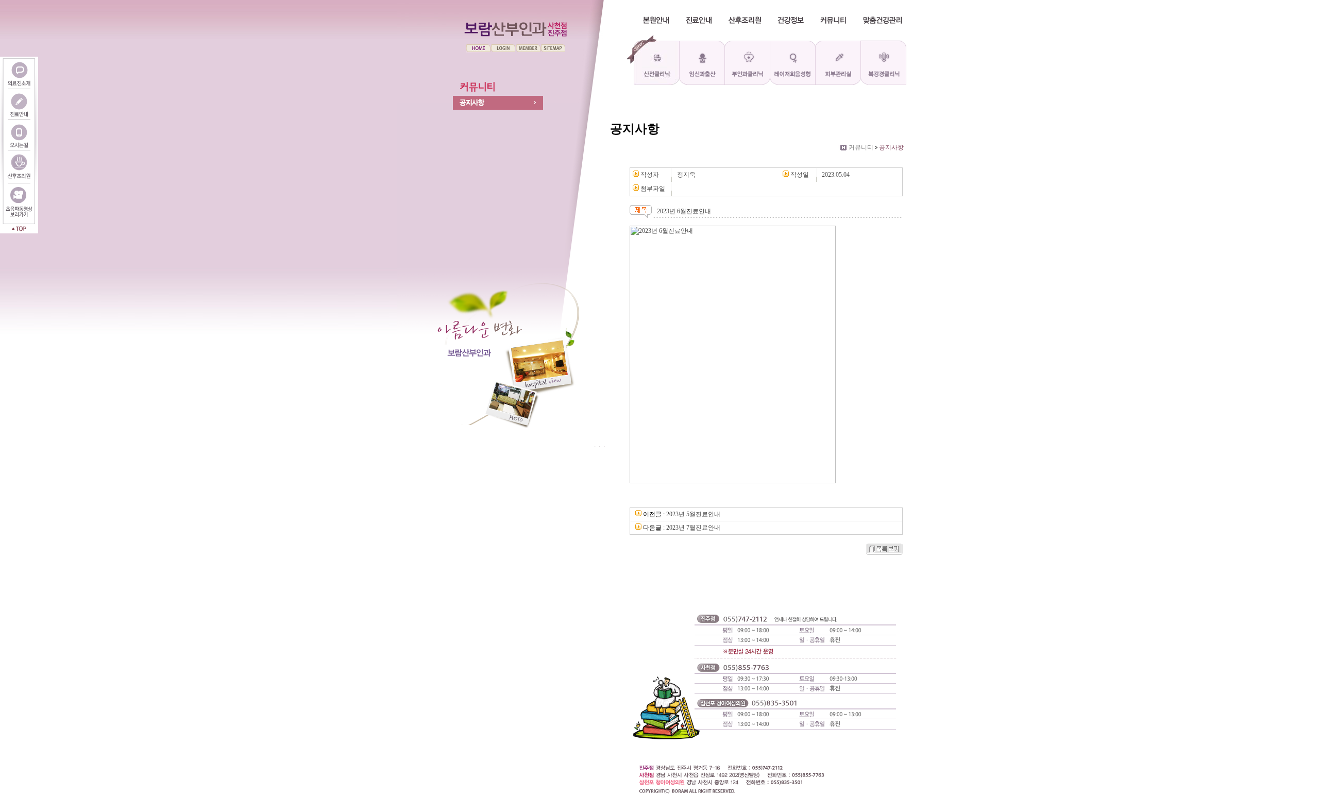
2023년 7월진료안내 (693, 527)
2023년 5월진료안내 (693, 514)
